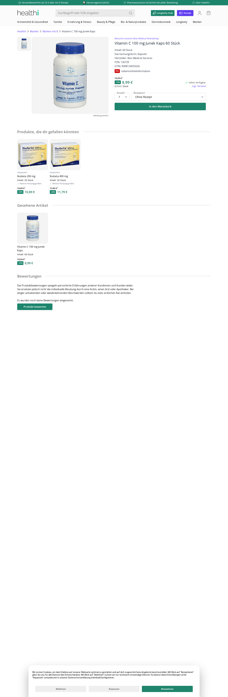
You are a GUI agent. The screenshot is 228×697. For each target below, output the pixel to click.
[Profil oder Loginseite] (199, 13)
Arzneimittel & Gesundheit (32, 22)
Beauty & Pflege (106, 22)
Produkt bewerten (35, 306)
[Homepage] (28, 13)
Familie (58, 22)
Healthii (21, 31)
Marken (197, 22)
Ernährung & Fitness (79, 22)
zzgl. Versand (199, 86)
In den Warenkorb (160, 106)
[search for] (130, 13)
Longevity (181, 22)
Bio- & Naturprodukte (133, 22)
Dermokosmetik (161, 22)
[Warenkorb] (208, 13)
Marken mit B (50, 31)
